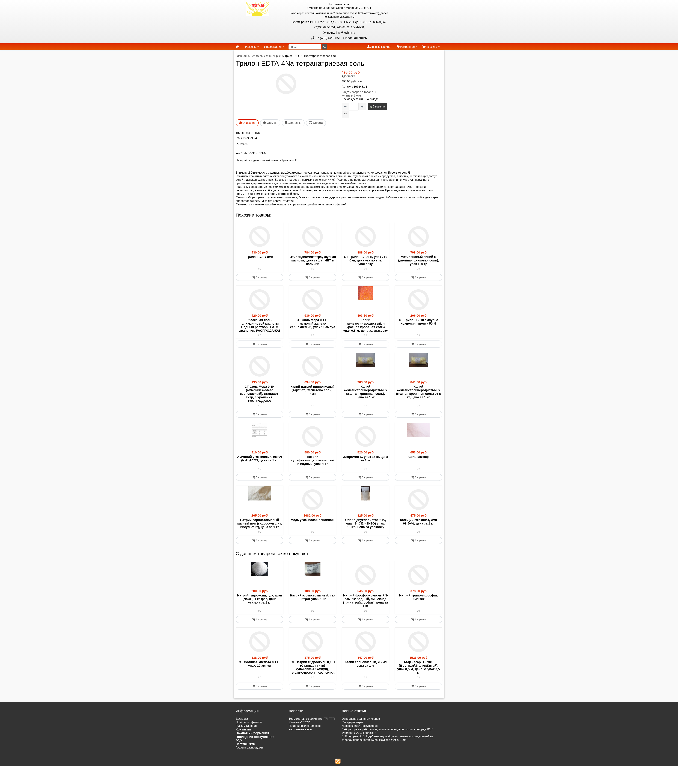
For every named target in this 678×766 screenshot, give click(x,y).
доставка (349, 76)
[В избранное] (345, 114)
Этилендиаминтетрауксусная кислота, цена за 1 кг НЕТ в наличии (313, 260)
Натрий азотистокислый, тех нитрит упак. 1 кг (312, 597)
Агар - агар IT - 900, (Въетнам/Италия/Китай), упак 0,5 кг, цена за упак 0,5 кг (418, 667)
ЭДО (239, 740)
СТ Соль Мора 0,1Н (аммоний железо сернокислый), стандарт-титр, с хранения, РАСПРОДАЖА (259, 394)
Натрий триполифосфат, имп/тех (418, 597)
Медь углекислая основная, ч (313, 521)
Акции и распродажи (249, 747)
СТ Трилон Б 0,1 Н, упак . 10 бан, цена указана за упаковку (365, 260)
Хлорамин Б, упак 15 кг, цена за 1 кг (365, 458)
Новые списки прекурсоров (360, 725)
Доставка (242, 718)
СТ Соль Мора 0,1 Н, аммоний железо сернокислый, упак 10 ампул (312, 323)
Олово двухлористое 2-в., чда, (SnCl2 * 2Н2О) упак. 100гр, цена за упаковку (365, 523)
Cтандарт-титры (352, 722)
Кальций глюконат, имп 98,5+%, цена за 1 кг (418, 521)
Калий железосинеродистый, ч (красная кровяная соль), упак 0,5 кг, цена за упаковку (365, 325)
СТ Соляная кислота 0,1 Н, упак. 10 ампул (259, 663)
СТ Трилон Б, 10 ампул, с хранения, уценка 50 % (418, 321)
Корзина (432, 46)
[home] (237, 46)
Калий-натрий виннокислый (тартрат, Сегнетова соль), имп (312, 390)
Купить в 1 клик (351, 95)
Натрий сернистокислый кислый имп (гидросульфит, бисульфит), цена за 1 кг (259, 523)
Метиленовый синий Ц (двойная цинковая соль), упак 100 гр (418, 260)
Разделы (251, 46)
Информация (273, 46)
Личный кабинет (380, 46)
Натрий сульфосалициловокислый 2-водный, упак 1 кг (312, 460)
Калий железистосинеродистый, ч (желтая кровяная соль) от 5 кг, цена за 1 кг (418, 392)
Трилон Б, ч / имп (259, 257)
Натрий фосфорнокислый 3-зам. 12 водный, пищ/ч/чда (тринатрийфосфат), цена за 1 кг (365, 601)
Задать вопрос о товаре (357, 92)
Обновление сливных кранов (361, 718)
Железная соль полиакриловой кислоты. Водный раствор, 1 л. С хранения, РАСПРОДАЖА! (259, 325)
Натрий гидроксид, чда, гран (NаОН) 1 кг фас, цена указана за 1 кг (259, 599)
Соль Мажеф (418, 457)
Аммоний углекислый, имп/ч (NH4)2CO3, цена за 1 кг (259, 458)
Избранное (407, 46)
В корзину (378, 106)
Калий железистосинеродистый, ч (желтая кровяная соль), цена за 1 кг (365, 392)
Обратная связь (354, 38)
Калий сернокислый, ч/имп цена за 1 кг (365, 663)
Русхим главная (246, 725)
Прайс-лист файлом (249, 722)
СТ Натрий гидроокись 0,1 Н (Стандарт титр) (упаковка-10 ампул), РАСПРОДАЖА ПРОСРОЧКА (312, 667)
